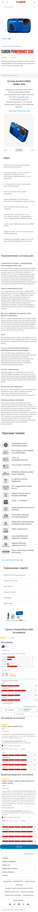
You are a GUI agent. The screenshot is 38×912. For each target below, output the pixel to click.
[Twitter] (23, 904)
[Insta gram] (14, 904)
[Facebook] (10, 904)
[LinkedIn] (19, 904)
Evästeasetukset (28, 895)
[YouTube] (28, 904)
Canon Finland (18, 900)
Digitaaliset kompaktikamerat (11, 46)
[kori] (2, 2)
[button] (5, 150)
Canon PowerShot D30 (8, 75)
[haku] (7, 2)
